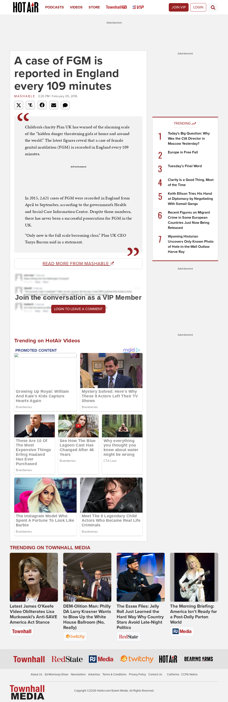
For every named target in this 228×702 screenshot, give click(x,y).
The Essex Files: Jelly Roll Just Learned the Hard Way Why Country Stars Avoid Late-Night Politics (140, 617)
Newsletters (78, 674)
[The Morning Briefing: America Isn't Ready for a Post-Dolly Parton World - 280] (194, 577)
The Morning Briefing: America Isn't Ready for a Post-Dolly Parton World (193, 614)
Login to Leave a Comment (78, 309)
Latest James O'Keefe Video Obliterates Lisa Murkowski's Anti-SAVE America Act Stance (33, 614)
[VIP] (141, 7)
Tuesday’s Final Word (185, 166)
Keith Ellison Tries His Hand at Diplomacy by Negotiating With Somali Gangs (190, 198)
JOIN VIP (179, 7)
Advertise (94, 674)
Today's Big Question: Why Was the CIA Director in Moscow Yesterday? (189, 138)
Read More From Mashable (76, 263)
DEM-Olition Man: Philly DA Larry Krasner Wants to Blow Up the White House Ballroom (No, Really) (87, 617)
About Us (36, 674)
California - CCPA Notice (182, 674)
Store (94, 7)
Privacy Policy (137, 674)
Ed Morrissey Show (56, 674)
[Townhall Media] (27, 692)
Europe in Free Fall (183, 152)
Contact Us (155, 674)
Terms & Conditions (114, 674)
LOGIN (198, 7)
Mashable (25, 96)
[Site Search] (213, 7)
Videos (76, 7)
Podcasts (54, 7)
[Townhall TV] (119, 7)
